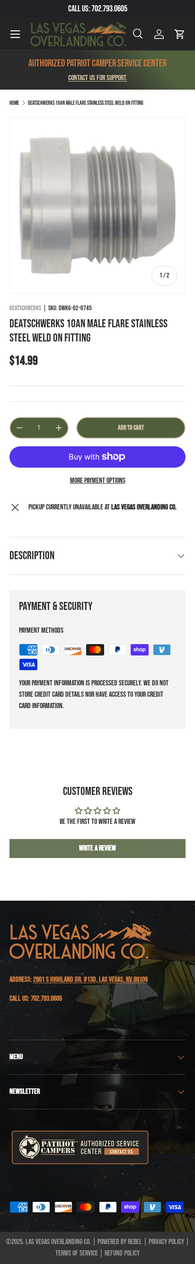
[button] (179, 34)
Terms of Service (76, 1253)
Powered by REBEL (120, 1241)
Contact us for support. (97, 78)
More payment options (97, 480)
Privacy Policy (166, 1241)
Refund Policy (122, 1253)
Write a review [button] (97, 848)
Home (14, 103)
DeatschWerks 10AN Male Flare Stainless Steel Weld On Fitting (85, 103)
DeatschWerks (25, 308)
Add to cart (131, 428)
